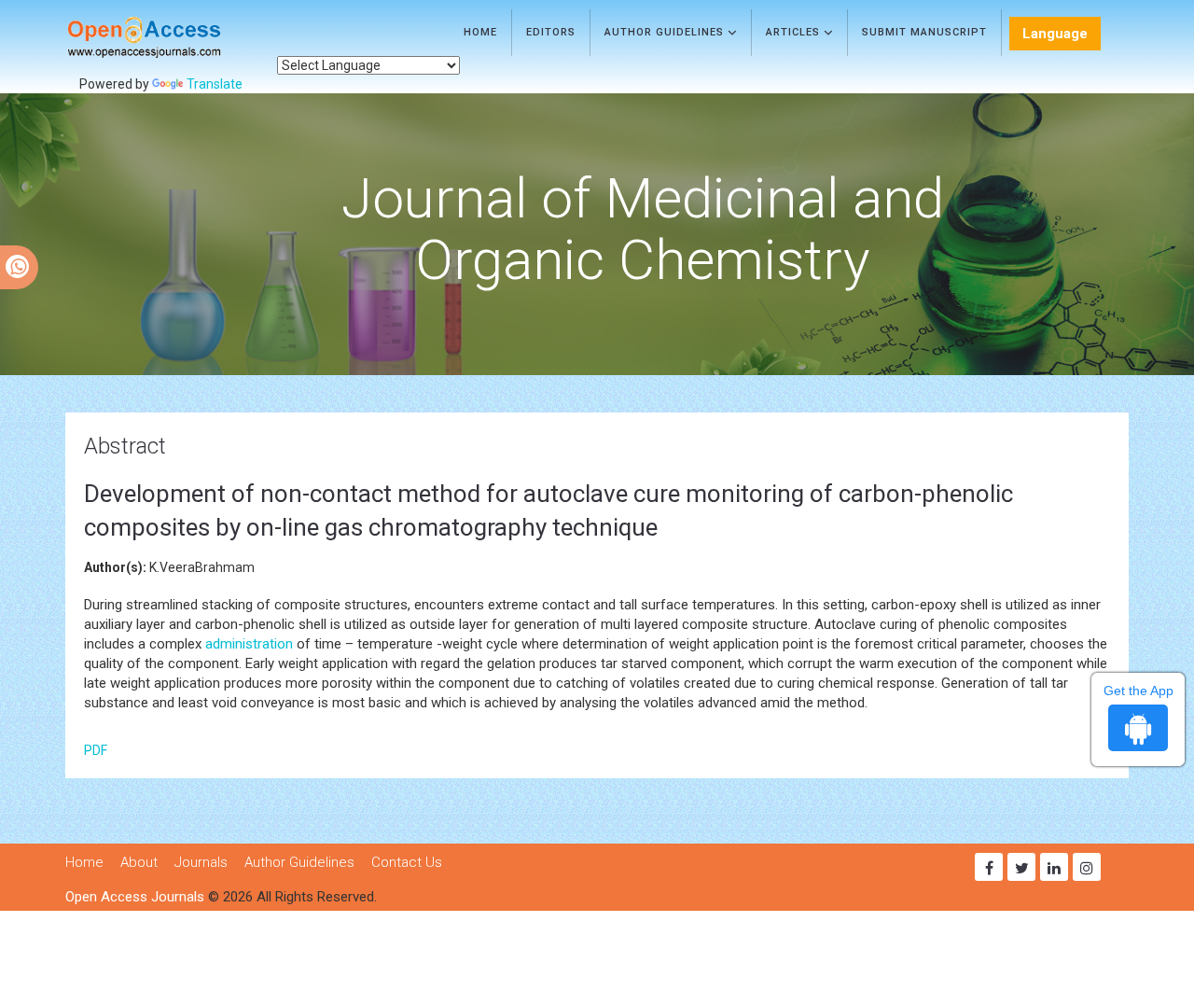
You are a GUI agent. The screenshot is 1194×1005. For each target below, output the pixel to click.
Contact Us (406, 862)
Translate (215, 84)
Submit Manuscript (924, 32)
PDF (95, 750)
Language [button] (1055, 33)
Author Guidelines (666, 32)
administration (249, 643)
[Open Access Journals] (171, 37)
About (139, 862)
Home (480, 32)
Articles (795, 32)
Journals (201, 862)
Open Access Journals (134, 896)
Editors (551, 32)
